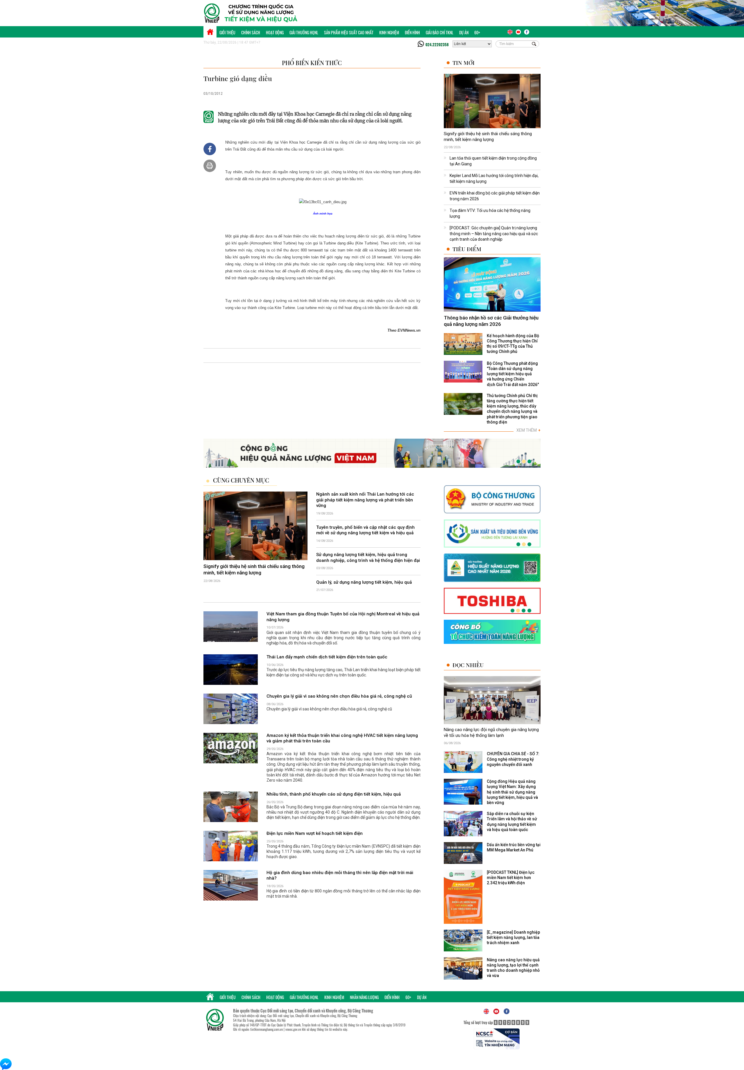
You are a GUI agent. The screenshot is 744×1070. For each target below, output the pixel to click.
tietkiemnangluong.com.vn (266, 1029)
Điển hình (412, 32)
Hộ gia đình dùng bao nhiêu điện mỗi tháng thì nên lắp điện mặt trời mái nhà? (340, 875)
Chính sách (250, 32)
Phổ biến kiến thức (312, 63)
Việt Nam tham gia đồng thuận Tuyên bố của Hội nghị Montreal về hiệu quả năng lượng (343, 616)
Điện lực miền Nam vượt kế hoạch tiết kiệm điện (315, 833)
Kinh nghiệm (389, 32)
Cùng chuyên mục (241, 480)
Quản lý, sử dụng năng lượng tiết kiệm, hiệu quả (364, 582)
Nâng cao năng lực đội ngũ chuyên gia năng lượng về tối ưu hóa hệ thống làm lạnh (491, 732)
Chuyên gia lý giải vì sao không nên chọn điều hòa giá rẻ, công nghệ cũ (339, 696)
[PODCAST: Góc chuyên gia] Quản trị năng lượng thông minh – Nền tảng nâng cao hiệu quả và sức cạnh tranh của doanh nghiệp (494, 234)
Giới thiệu (227, 32)
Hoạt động (275, 32)
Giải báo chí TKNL (439, 32)
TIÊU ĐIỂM (467, 249)
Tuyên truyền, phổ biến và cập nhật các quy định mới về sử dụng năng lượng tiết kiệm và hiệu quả (365, 530)
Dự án (463, 32)
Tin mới (464, 62)
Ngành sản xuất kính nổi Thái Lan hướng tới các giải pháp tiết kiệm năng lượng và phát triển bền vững (365, 500)
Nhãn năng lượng (364, 997)
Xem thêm (528, 430)
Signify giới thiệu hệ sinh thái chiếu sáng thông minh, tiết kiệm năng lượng (488, 136)
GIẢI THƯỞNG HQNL (303, 32)
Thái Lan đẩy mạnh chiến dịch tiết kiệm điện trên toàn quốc (327, 657)
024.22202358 (437, 44)
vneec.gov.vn (293, 1029)
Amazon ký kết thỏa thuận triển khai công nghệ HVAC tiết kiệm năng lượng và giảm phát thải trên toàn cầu (342, 738)
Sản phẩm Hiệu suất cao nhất (348, 32)
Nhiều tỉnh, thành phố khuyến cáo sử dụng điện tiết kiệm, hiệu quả (334, 794)
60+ (477, 32)
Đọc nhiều (468, 665)
